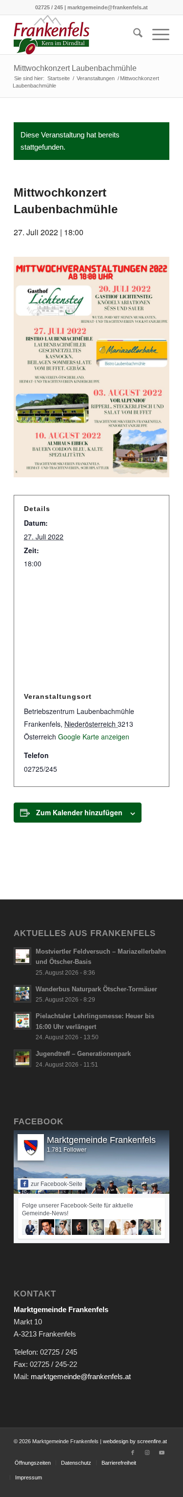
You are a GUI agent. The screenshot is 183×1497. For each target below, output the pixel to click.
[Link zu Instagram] (147, 1452)
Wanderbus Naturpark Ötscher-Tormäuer (96, 989)
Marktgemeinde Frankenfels (101, 1140)
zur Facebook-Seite (56, 1184)
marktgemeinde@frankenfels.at (81, 1376)
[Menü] (155, 34)
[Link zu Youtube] (162, 1452)
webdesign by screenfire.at (135, 1441)
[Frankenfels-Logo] (76, 34)
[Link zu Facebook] (132, 1452)
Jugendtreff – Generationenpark (83, 1053)
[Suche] (132, 34)
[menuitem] (132, 34)
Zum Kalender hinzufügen (79, 812)
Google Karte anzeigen (93, 736)
